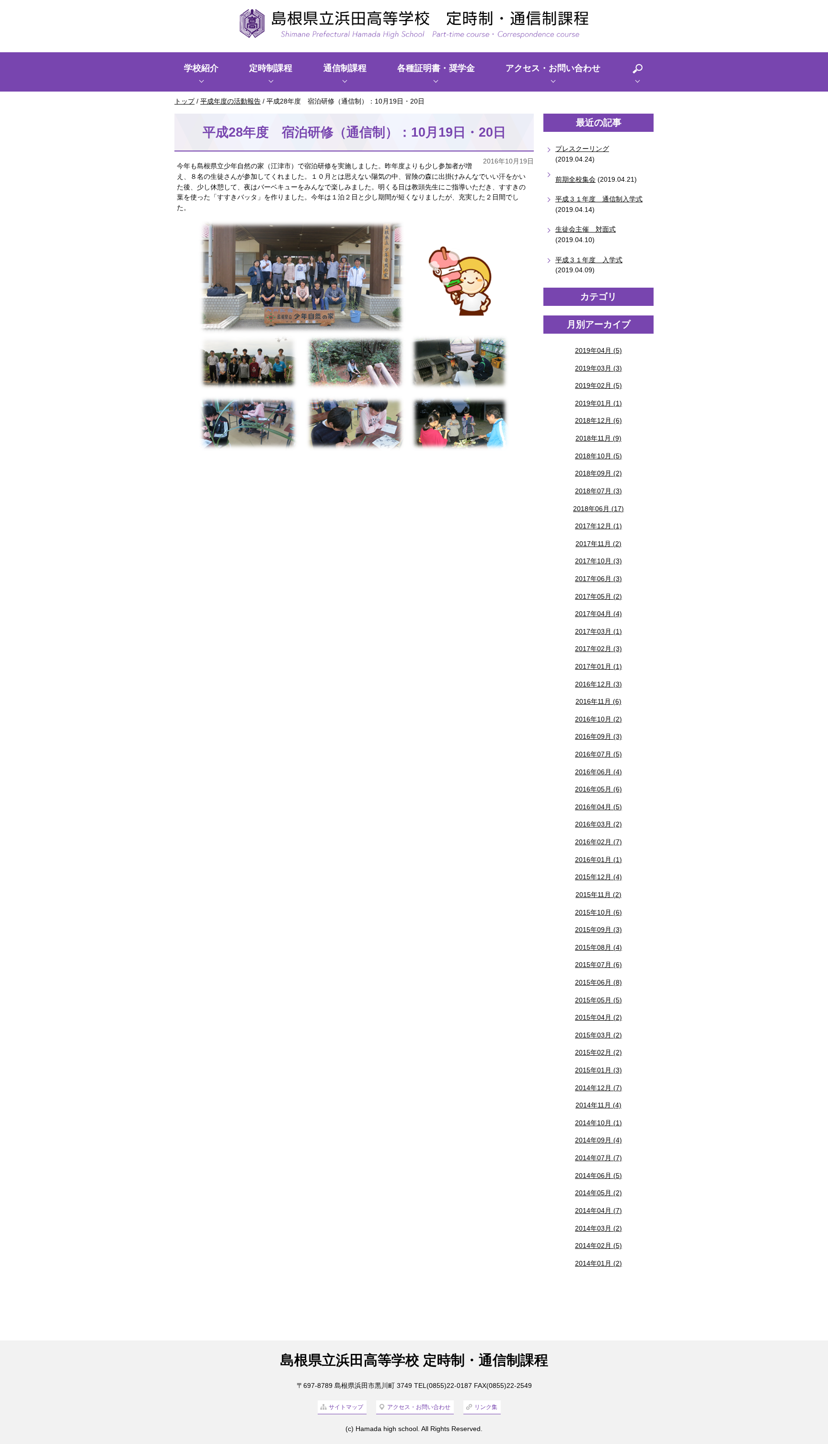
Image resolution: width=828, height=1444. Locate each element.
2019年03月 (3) (598, 368)
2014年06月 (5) (598, 1175)
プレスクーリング (582, 148)
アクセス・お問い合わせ (553, 68)
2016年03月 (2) (598, 824)
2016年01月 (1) (598, 859)
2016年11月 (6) (598, 701)
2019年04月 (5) (598, 350)
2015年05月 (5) (598, 1000)
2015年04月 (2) (598, 1017)
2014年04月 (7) (598, 1210)
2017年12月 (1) (598, 526)
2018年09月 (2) (598, 473)
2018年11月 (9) (598, 438)
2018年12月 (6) (598, 420)
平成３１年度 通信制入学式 (599, 199)
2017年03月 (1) (598, 631)
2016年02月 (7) (598, 842)
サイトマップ (346, 1407)
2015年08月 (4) (598, 947)
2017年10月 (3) (598, 561)
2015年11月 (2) (598, 894)
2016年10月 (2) (598, 719)
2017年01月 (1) (598, 666)
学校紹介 (201, 68)
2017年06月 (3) (598, 578)
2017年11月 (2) (598, 543)
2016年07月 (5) (598, 754)
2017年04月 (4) (598, 613)
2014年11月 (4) (598, 1105)
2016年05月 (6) (598, 789)
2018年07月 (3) (598, 491)
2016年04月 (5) (598, 807)
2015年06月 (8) (598, 982)
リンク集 (485, 1407)
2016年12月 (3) (598, 684)
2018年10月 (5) (598, 456)
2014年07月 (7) (598, 1158)
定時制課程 (270, 68)
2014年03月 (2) (598, 1228)
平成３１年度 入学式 (588, 260)
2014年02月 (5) (598, 1245)
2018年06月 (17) (598, 508)
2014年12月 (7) (598, 1088)
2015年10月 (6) (598, 912)
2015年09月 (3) (598, 929)
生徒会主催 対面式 (585, 229)
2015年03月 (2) (598, 1035)
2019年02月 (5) (598, 385)
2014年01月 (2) (598, 1263)
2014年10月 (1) (598, 1123)
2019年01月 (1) (598, 403)
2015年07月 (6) (598, 964)
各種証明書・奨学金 (436, 68)
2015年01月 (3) (598, 1070)
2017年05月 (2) (598, 596)
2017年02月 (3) (598, 648)
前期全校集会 (575, 179)
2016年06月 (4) (598, 772)
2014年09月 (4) (598, 1140)
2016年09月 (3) (598, 736)
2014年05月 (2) (598, 1193)
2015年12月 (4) (598, 877)
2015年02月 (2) (598, 1052)
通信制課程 (345, 68)
